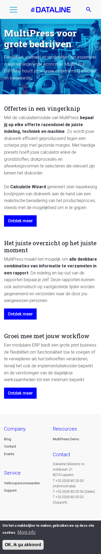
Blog (7, 439)
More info (27, 532)
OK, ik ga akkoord (23, 544)
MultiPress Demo (66, 439)
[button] (13, 11)
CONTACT (61, 454)
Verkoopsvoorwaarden (22, 483)
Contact (10, 446)
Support (10, 490)
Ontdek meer (20, 220)
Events (9, 454)
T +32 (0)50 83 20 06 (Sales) (74, 491)
